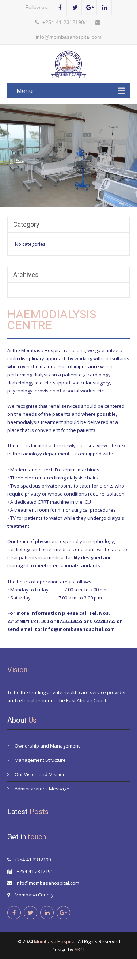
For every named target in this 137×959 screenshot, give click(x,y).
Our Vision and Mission (40, 774)
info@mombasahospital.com (47, 883)
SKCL (80, 949)
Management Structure (40, 760)
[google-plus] (90, 7)
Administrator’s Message (42, 788)
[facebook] (60, 7)
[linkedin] (105, 7)
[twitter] (75, 7)
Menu (24, 91)
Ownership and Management (47, 745)
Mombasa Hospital (55, 941)
